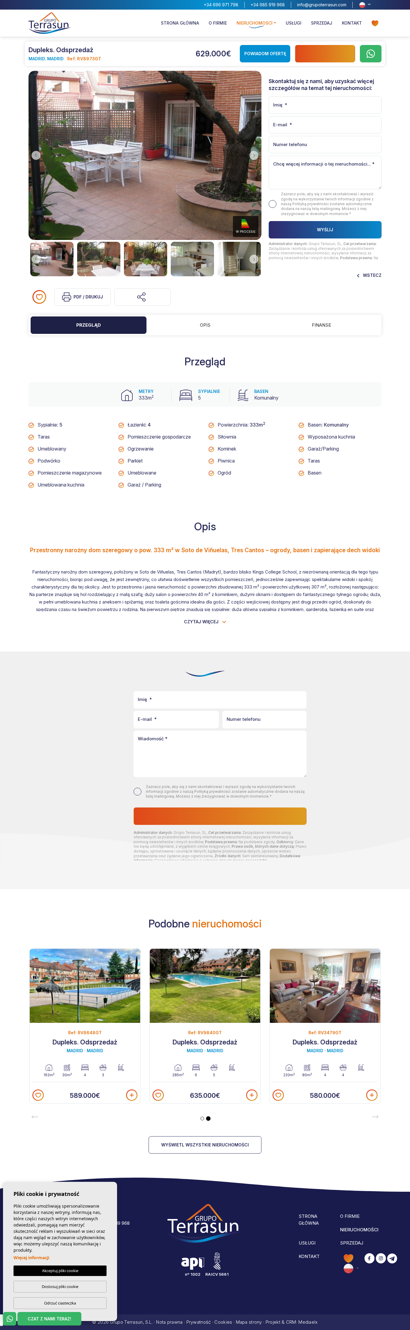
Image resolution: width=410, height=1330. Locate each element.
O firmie (218, 22)
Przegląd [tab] (88, 325)
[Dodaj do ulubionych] (39, 297)
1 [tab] (202, 1118)
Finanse (321, 325)
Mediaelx (308, 1322)
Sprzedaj (321, 22)
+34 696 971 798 (221, 4)
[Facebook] (369, 1263)
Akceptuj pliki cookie (60, 1270)
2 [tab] (208, 1118)
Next (255, 155)
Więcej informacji (31, 1257)
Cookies (223, 1322)
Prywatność (198, 1322)
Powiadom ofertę (265, 53)
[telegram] (392, 1263)
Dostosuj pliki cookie (60, 1286)
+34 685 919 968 (268, 4)
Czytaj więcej (202, 621)
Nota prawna (169, 1322)
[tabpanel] (325, 1026)
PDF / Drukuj (88, 296)
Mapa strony (249, 1322)
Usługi (293, 22)
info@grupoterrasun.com (321, 4)
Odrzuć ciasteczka (60, 1303)
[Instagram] (381, 1263)
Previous (35, 155)
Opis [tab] (205, 325)
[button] (142, 297)
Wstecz (371, 275)
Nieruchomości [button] (255, 22)
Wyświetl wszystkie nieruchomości (205, 1144)
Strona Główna (180, 22)
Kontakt (352, 22)
